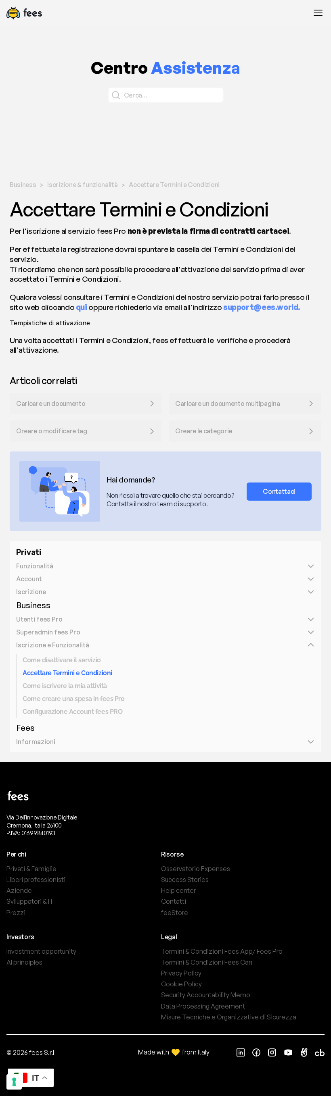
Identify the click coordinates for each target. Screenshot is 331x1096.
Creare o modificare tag (51, 431)
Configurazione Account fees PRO (72, 711)
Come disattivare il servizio (62, 660)
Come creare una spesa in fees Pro (73, 699)
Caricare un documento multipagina (228, 403)
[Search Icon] (166, 95)
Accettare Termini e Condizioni (67, 673)
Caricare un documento (50, 403)
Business (33, 605)
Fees (25, 728)
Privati (29, 552)
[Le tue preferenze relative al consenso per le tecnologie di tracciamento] (14, 1082)
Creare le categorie (203, 431)
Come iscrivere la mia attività (65, 686)
